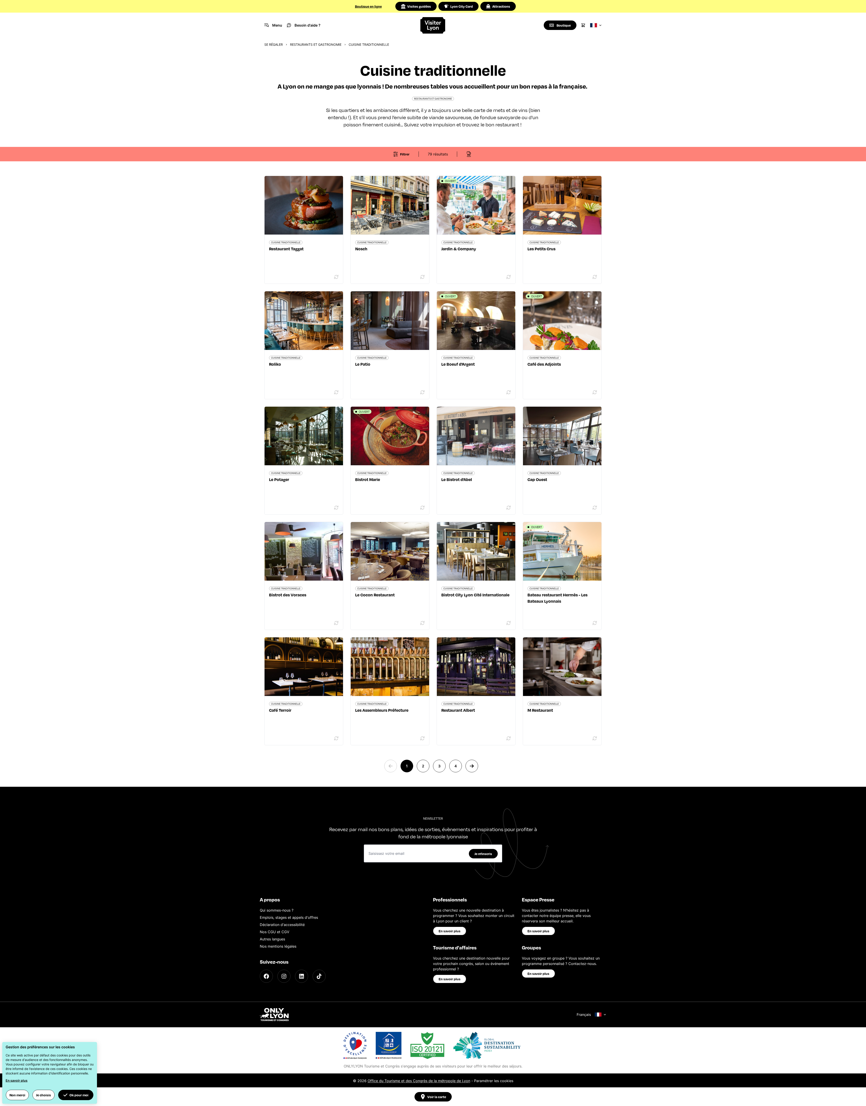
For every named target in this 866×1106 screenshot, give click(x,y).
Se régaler (273, 44)
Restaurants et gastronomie (315, 44)
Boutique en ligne (368, 6)
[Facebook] (266, 976)
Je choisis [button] (43, 1095)
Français (584, 1014)
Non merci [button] (17, 1095)
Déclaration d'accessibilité (282, 924)
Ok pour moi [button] (78, 1095)
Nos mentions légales (278, 946)
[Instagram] (283, 976)
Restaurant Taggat (286, 248)
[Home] (433, 25)
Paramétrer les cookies (493, 1081)
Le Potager (279, 479)
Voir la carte (436, 1097)
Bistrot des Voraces (287, 594)
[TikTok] (319, 976)
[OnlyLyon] (274, 1014)
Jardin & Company (458, 248)
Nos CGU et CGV (274, 932)
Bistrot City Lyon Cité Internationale (475, 594)
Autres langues (272, 939)
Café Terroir (280, 710)
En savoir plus (450, 931)
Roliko (275, 364)
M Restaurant (540, 710)
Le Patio (362, 364)
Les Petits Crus (541, 248)
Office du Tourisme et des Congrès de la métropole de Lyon (419, 1081)
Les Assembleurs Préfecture (381, 710)
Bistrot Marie (367, 479)
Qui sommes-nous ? (276, 910)
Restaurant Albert (458, 710)
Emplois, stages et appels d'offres (289, 917)
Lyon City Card (461, 6)
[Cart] (583, 25)
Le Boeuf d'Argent (458, 364)
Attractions (501, 6)
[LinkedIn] (301, 976)
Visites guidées (419, 6)
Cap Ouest (537, 479)
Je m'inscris (483, 853)
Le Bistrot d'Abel (456, 479)
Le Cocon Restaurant (375, 594)
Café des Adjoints (544, 364)
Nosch (361, 248)
